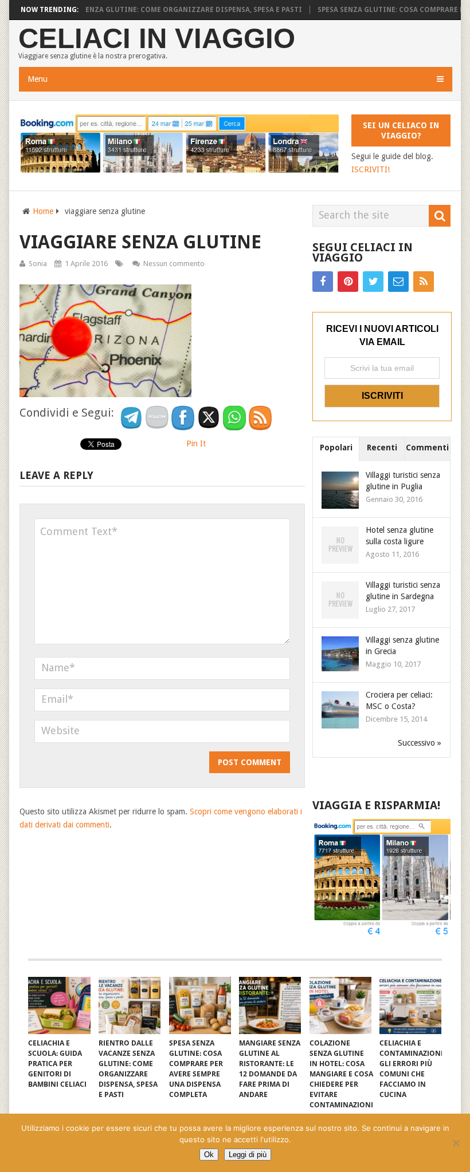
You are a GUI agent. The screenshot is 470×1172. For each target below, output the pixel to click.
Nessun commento (174, 263)
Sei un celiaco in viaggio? (401, 130)
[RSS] (423, 281)
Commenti (427, 447)
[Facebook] (322, 281)
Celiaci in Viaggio (156, 39)
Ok (209, 1154)
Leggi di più (248, 1154)
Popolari (336, 447)
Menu (38, 79)
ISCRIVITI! (370, 169)
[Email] (398, 281)
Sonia (38, 263)
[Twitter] (373, 281)
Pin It (196, 443)
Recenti (382, 447)
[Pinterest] (348, 281)
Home (43, 211)
